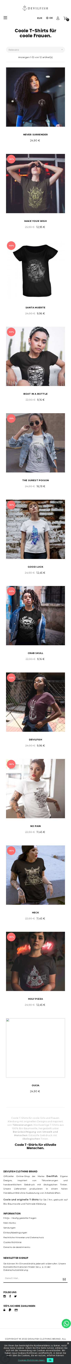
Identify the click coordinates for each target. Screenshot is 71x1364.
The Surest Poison (35, 480)
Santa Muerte (35, 307)
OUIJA (35, 1085)
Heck (35, 912)
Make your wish (35, 221)
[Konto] (58, 18)
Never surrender (35, 134)
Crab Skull (35, 653)
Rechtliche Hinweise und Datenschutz (23, 1237)
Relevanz (36, 49)
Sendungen (9, 1227)
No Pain (35, 826)
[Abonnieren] (64, 1279)
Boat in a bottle (35, 393)
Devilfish (35, 739)
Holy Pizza (35, 998)
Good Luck (35, 566)
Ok (50, 1360)
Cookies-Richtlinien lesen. (31, 1360)
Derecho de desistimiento (16, 1247)
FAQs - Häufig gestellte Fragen (19, 1218)
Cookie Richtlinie (12, 1242)
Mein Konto (9, 1223)
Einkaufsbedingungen (15, 1232)
